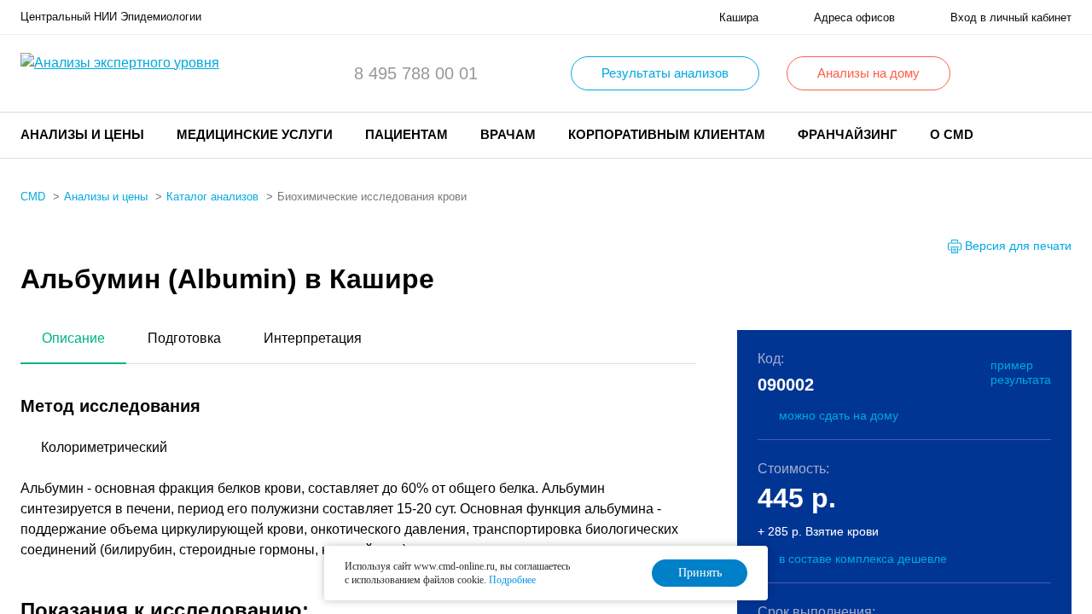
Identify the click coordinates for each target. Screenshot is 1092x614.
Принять (700, 572)
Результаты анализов (665, 73)
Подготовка (184, 338)
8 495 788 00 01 (416, 73)
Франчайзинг (847, 134)
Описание (73, 338)
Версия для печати (1018, 245)
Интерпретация (313, 338)
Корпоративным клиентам (666, 134)
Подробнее (512, 580)
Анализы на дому (868, 73)
